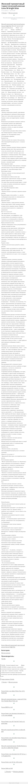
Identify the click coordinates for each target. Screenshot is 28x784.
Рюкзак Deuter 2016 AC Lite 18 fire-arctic (11, 762)
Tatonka (3, 659)
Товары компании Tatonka (7, 679)
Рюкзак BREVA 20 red (7, 707)
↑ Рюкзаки (4, 13)
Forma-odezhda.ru (5, 10)
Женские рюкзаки (13, 13)
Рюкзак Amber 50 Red (7, 768)
